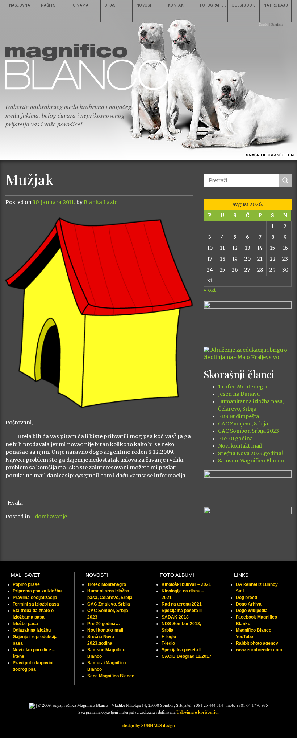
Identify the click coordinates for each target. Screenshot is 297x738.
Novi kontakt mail (240, 446)
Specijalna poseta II (181, 649)
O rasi (110, 5)
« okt (210, 290)
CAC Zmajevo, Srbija (243, 424)
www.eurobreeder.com (259, 649)
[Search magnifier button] (285, 180)
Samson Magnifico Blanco (251, 461)
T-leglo (168, 643)
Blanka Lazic (100, 202)
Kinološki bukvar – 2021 (186, 584)
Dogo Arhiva (249, 604)
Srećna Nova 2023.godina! (250, 453)
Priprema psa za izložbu (37, 591)
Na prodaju (275, 5)
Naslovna (19, 5)
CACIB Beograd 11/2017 (187, 656)
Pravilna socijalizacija (35, 597)
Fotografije (213, 5)
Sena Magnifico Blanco (110, 675)
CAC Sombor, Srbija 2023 (248, 431)
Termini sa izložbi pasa (36, 604)
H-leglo (169, 636)
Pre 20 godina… (237, 439)
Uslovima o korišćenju (197, 712)
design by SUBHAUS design (148, 725)
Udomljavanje (49, 516)
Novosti (144, 5)
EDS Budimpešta (238, 416)
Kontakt (176, 5)
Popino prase (26, 584)
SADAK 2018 (175, 617)
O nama (80, 5)
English (277, 24)
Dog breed (246, 597)
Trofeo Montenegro (243, 387)
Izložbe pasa (25, 623)
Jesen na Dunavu (239, 394)
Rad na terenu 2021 (182, 604)
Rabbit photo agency (257, 643)
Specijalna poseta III (182, 610)
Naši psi (49, 5)
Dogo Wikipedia (252, 610)
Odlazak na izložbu (32, 630)
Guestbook (243, 5)
